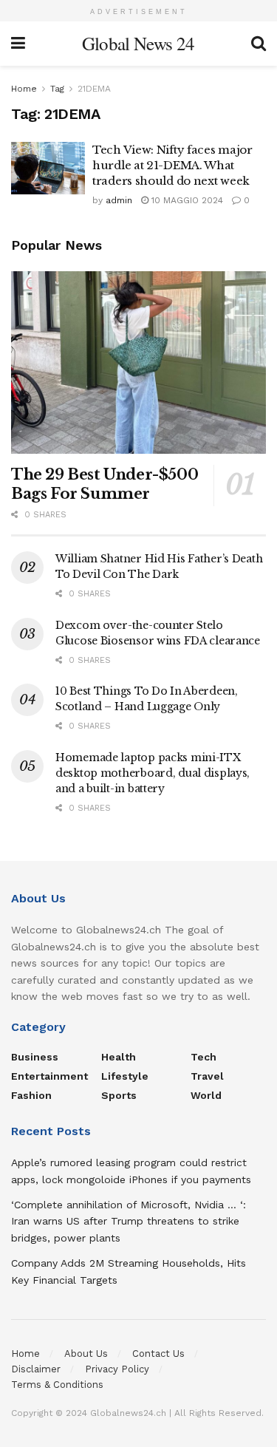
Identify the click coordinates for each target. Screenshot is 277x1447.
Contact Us (158, 1353)
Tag (57, 89)
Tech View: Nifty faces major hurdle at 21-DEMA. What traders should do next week (172, 165)
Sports (119, 1095)
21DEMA (94, 89)
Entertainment (49, 1076)
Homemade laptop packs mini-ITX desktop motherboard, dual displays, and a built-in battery (152, 773)
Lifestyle (124, 1076)
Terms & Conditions (57, 1384)
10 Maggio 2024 (185, 200)
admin (119, 200)
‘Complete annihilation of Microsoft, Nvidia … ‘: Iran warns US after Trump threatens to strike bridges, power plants (128, 1221)
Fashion (31, 1095)
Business (34, 1057)
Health (118, 1057)
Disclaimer (36, 1369)
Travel (207, 1076)
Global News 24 (138, 43)
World (206, 1095)
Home (24, 89)
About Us (86, 1353)
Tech (203, 1057)
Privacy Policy (117, 1369)
